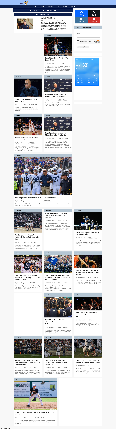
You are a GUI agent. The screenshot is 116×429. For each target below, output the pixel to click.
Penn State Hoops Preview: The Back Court (56, 59)
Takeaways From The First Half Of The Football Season (35, 197)
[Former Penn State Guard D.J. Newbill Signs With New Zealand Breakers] (88, 261)
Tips (58, 6)
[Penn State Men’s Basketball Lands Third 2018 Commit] (58, 86)
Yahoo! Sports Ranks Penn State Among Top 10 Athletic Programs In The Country (57, 277)
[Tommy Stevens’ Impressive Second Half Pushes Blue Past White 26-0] (58, 348)
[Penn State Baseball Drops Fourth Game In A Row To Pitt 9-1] (35, 395)
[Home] (21, 4)
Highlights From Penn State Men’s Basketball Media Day (56, 134)
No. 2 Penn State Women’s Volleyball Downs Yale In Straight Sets (27, 237)
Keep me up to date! (82, 47)
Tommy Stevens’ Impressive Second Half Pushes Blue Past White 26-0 (56, 362)
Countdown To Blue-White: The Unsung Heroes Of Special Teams (88, 361)
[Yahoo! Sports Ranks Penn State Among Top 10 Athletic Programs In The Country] (58, 264)
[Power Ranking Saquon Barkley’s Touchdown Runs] (88, 221)
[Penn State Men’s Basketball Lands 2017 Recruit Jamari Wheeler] (88, 304)
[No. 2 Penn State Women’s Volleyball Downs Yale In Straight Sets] (28, 222)
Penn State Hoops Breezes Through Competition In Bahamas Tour (55, 321)
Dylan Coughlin (48, 18)
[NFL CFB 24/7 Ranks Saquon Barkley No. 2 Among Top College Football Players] (28, 264)
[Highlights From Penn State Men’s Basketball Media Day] (58, 124)
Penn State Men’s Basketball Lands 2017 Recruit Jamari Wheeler (86, 314)
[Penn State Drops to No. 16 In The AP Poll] (28, 88)
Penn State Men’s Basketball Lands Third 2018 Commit (55, 95)
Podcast (50, 6)
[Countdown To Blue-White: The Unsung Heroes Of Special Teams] (88, 348)
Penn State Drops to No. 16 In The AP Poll (26, 100)
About (65, 6)
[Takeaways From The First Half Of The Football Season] (43, 176)
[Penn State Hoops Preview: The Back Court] (58, 46)
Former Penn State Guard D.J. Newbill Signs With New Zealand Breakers (88, 272)
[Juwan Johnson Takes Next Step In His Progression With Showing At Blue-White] (28, 348)
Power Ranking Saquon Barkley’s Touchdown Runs (88, 233)
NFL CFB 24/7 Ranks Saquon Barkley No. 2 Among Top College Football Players (27, 277)
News (42, 6)
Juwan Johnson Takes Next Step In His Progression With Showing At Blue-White (27, 362)
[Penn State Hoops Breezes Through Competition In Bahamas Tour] (58, 307)
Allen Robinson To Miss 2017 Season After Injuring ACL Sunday (56, 215)
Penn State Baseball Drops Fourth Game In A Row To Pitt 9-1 (35, 413)
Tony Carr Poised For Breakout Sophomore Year (26, 138)
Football (73, 6)
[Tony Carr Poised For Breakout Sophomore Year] (28, 126)
